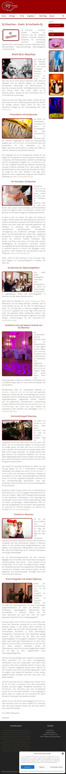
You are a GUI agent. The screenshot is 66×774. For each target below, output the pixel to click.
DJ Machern (9, 742)
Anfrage (51, 34)
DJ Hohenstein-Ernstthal (11, 746)
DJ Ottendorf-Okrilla (23, 744)
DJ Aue (25, 740)
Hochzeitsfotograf (38, 447)
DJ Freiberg (10, 732)
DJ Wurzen (27, 732)
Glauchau (7, 109)
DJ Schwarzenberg (15, 744)
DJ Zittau (13, 748)
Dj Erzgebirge (7, 736)
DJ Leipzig (9, 730)
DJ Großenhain (15, 738)
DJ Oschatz (17, 740)
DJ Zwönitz (22, 740)
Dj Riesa (5, 738)
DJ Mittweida (9, 744)
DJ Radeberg (9, 748)
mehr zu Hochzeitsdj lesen (20, 253)
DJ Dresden (4, 730)
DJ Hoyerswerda (19, 748)
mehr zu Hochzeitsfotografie (19, 509)
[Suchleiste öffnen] (63, 16)
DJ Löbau (27, 748)
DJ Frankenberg (26, 746)
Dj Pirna (11, 736)
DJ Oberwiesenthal (11, 734)
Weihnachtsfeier (18, 143)
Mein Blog (42, 16)
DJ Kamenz (26, 734)
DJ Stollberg (14, 750)
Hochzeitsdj (18, 493)
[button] (63, 753)
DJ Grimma (17, 734)
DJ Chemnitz (13, 730)
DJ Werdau (21, 736)
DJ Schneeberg (26, 736)
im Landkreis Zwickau (39, 73)
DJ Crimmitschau (19, 746)
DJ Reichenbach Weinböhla (16, 742)
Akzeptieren (27, 767)
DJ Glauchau (12, 740)
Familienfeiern (7, 311)
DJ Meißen (18, 730)
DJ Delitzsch (20, 738)
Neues (52, 16)
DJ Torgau (22, 734)
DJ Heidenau (9, 750)
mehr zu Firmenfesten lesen (23, 177)
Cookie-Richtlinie (24, 771)
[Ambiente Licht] (56, 108)
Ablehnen (42, 767)
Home (4, 16)
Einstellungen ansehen (56, 767)
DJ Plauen (26, 730)
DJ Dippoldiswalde (20, 750)
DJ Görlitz (15, 732)
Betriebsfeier (40, 701)
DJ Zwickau (22, 730)
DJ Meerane (23, 732)
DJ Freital (8, 740)
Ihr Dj (22, 16)
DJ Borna (18, 732)
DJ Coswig (6, 732)
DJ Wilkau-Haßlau (26, 738)
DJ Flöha (24, 748)
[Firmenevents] (56, 61)
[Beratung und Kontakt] (56, 43)
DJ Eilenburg (9, 738)
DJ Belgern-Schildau (26, 742)
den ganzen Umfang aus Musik (33, 301)
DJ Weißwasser (27, 750)
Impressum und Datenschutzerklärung (37, 771)
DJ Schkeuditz (16, 736)
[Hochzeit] (56, 84)
